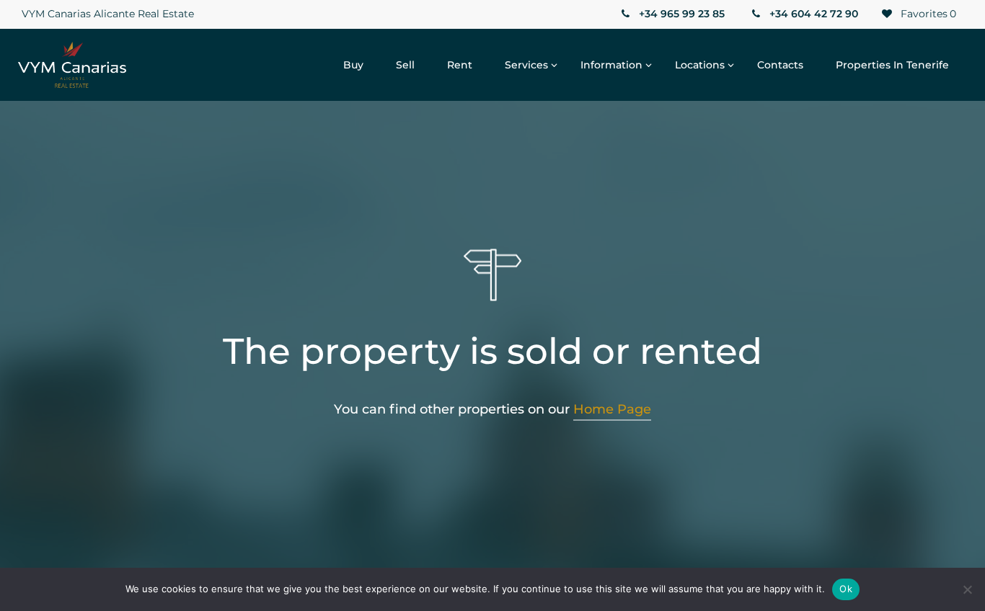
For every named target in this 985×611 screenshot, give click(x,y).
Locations (700, 64)
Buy (353, 64)
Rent (459, 64)
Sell (405, 64)
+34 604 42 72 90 (812, 13)
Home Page (612, 409)
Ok (845, 588)
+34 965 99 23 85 (680, 13)
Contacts (780, 64)
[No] (967, 589)
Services (526, 64)
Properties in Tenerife (892, 64)
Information (611, 64)
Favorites (927, 13)
